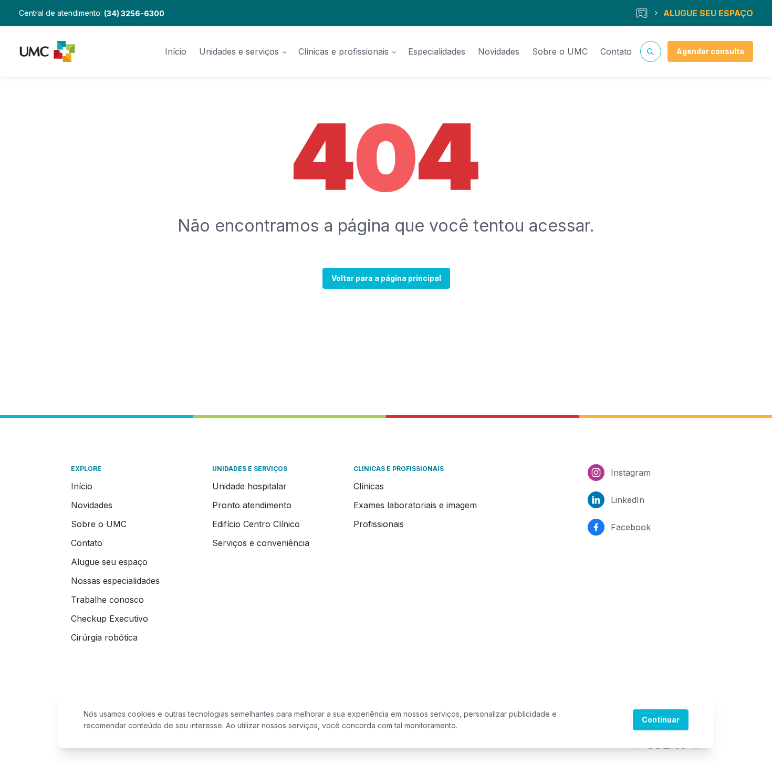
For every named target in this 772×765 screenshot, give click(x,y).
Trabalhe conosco (107, 599)
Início (175, 51)
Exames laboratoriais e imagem (415, 505)
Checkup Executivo (109, 618)
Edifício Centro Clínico (256, 524)
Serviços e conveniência (260, 543)
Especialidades (436, 51)
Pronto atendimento (251, 505)
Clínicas (368, 486)
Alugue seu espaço (109, 562)
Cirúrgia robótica (104, 637)
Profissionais (378, 524)
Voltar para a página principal (386, 278)
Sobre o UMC (560, 51)
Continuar (661, 719)
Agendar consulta (710, 51)
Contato (616, 51)
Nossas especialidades (115, 580)
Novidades (498, 51)
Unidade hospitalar (249, 486)
